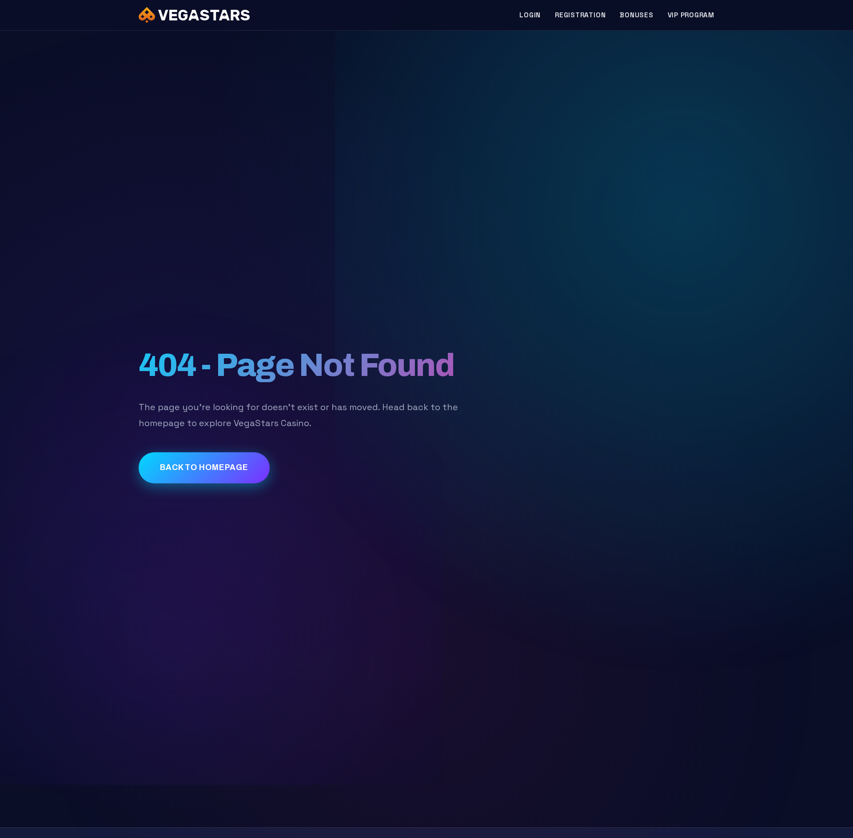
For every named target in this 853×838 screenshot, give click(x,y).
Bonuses (636, 15)
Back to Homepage (204, 467)
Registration (580, 15)
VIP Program (691, 15)
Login (530, 15)
